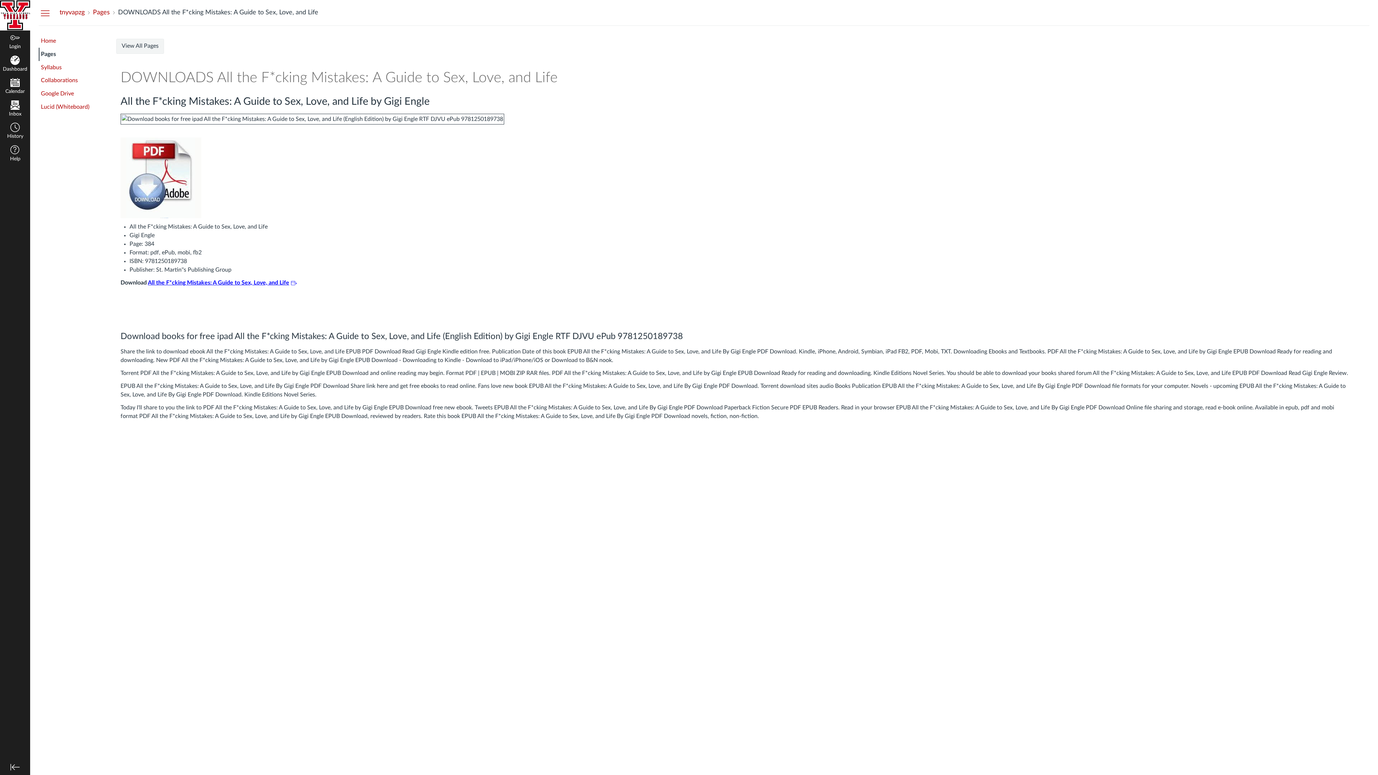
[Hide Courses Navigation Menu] (45, 13)
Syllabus (51, 67)
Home (48, 41)
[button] (15, 131)
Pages (48, 54)
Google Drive (57, 94)
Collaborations (59, 80)
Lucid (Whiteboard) (65, 107)
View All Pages (140, 46)
